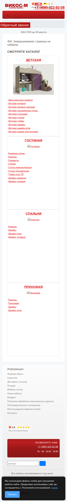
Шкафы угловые (17, 181)
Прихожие (13, 303)
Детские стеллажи (17, 114)
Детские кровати (17, 103)
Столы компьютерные (20, 167)
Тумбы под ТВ (15, 174)
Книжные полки (16, 153)
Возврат (11, 397)
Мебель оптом (15, 389)
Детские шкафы (16, 124)
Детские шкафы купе (19, 128)
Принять (12, 494)
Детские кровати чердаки (21, 107)
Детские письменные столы (23, 110)
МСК (38, 4)
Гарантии (12, 377)
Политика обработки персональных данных (30, 401)
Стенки (12, 163)
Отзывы (11, 385)
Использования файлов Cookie (23, 409)
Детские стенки (16, 117)
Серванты (13, 160)
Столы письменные (18, 171)
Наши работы (14, 393)
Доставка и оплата (17, 381)
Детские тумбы (16, 121)
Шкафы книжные (17, 178)
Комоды (12, 156)
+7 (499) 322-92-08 (49, 7)
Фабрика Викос (15, 374)
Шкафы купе (15, 233)
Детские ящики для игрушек (23, 131)
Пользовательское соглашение (23, 405)
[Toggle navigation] (8, 15)
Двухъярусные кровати (20, 100)
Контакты (12, 413)
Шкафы (12, 230)
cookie (54, 487)
